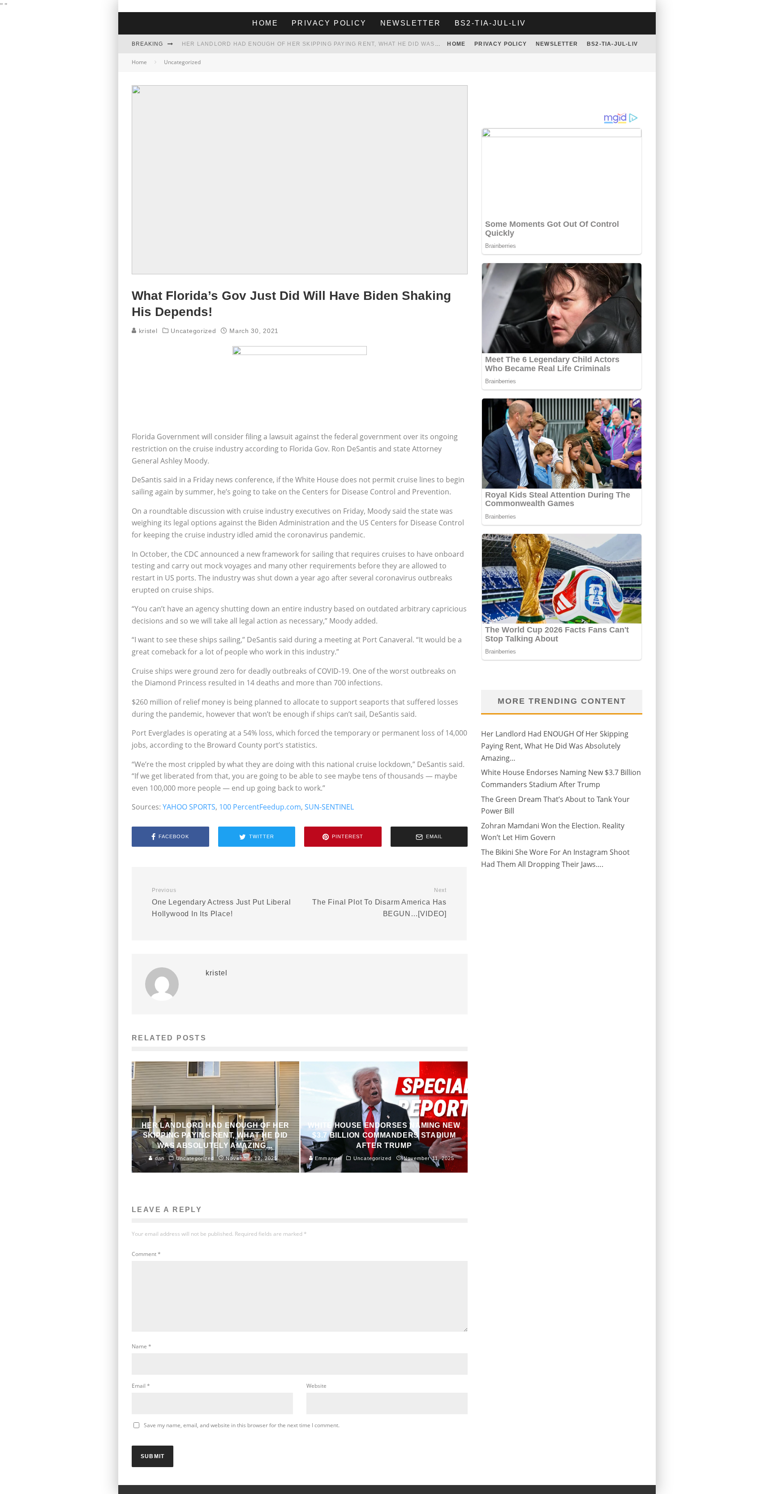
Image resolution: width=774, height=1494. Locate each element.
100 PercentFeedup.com (260, 807)
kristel (147, 330)
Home (265, 23)
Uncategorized (193, 330)
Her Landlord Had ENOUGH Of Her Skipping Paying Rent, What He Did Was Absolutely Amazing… (347, 44)
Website (316, 1386)
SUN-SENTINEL (329, 807)
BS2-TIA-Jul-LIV (490, 23)
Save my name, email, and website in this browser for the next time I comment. (242, 1425)
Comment (146, 1254)
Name (141, 1346)
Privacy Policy (329, 23)
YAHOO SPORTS (189, 807)
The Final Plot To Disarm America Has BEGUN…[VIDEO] (379, 902)
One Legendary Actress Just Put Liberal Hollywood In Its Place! (221, 902)
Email (141, 1386)
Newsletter (410, 23)
